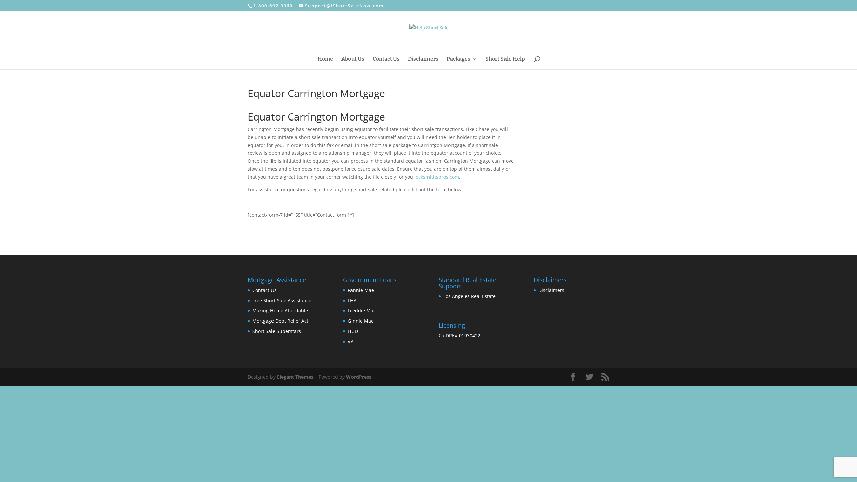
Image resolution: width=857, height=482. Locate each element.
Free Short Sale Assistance (281, 300)
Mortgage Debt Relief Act (280, 321)
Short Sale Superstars (276, 331)
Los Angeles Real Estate (469, 296)
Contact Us (386, 59)
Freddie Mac (362, 310)
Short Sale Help (505, 59)
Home (325, 59)
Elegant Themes (295, 377)
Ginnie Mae (361, 321)
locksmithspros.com (436, 177)
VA (351, 341)
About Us (352, 59)
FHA (352, 300)
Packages (458, 59)
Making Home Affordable (280, 310)
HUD (353, 331)
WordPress (358, 377)
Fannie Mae (361, 290)
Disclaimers (423, 59)
